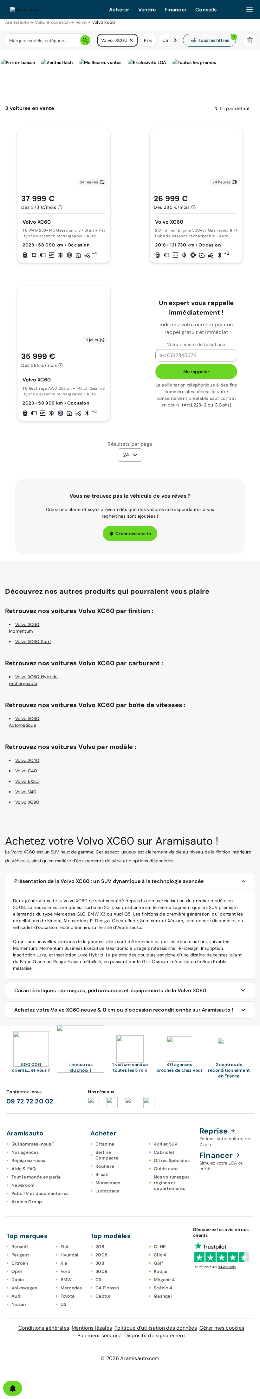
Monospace (107, 1182)
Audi (16, 1296)
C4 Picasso (107, 1288)
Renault (19, 1246)
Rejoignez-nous (28, 1160)
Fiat (65, 1246)
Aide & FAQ (23, 1169)
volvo (81, 22)
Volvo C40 (26, 771)
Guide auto (166, 1169)
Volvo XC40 (27, 760)
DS (64, 1304)
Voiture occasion (52, 22)
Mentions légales (92, 1328)
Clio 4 (160, 1255)
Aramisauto (17, 22)
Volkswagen (24, 1288)
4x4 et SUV (166, 1144)
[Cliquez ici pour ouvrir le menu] (249, 9)
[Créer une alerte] (12, 1388)
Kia (64, 1263)
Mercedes (71, 1288)
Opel (16, 1271)
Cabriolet (164, 1152)
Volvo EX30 (27, 781)
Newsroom (23, 1185)
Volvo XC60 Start (33, 641)
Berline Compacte (106, 1155)
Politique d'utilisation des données (155, 1328)
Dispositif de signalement (154, 1335)
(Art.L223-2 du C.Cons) (206, 405)
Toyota (68, 1296)
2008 (101, 1255)
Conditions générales (43, 1328)
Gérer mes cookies (221, 1328)
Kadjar (161, 1271)
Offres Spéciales (172, 1160)
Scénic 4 (163, 1288)
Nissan (18, 1304)
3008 (101, 1271)
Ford (66, 1271)
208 (99, 1246)
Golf (158, 1263)
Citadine (104, 1144)
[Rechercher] (85, 40)
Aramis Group (26, 1201)
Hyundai (70, 1255)
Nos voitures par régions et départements (172, 1182)
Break (101, 1174)
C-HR (160, 1246)
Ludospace (107, 1191)
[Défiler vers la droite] (175, 40)
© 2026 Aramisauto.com (130, 1358)
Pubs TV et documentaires (39, 1193)
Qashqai (163, 1296)
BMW (66, 1279)
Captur (103, 1296)
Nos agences (25, 1152)
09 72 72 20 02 (30, 1101)
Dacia (17, 1279)
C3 (98, 1279)
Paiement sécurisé (99, 1335)
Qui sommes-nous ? (32, 1144)
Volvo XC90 (27, 802)
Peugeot (20, 1255)
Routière (104, 1166)
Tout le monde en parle (36, 1177)
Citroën (19, 1263)
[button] (131, 40)
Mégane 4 (164, 1279)
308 (99, 1263)
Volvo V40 (25, 792)
